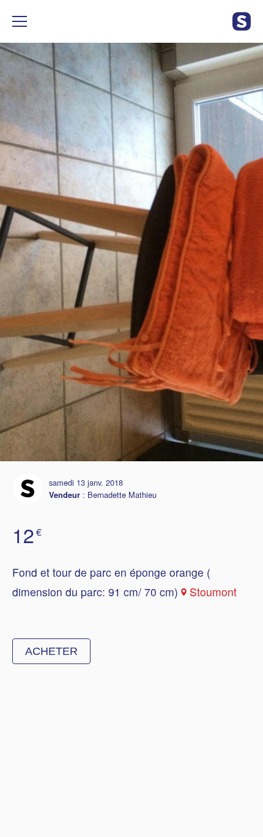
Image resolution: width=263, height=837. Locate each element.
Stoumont (213, 591)
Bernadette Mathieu (122, 494)
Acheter (51, 651)
